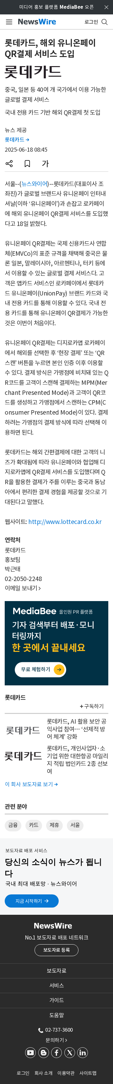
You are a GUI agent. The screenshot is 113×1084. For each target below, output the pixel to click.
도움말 (56, 1015)
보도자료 (56, 970)
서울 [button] (75, 825)
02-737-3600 (59, 1030)
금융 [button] (13, 825)
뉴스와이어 (34, 184)
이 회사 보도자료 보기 (31, 784)
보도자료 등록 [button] (56, 950)
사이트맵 (87, 1073)
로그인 (23, 1073)
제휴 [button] (54, 825)
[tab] (56, 971)
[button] (9, 163)
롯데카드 (17, 139)
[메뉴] (8, 21)
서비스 (56, 985)
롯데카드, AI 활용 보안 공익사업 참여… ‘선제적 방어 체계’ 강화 (76, 729)
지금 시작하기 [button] (28, 901)
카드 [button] (34, 825)
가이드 (56, 1000)
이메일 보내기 (23, 588)
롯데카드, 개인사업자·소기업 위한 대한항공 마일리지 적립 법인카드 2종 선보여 (77, 760)
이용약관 (65, 1073)
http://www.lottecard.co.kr (64, 522)
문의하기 (56, 1040)
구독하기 (94, 706)
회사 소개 (44, 1073)
